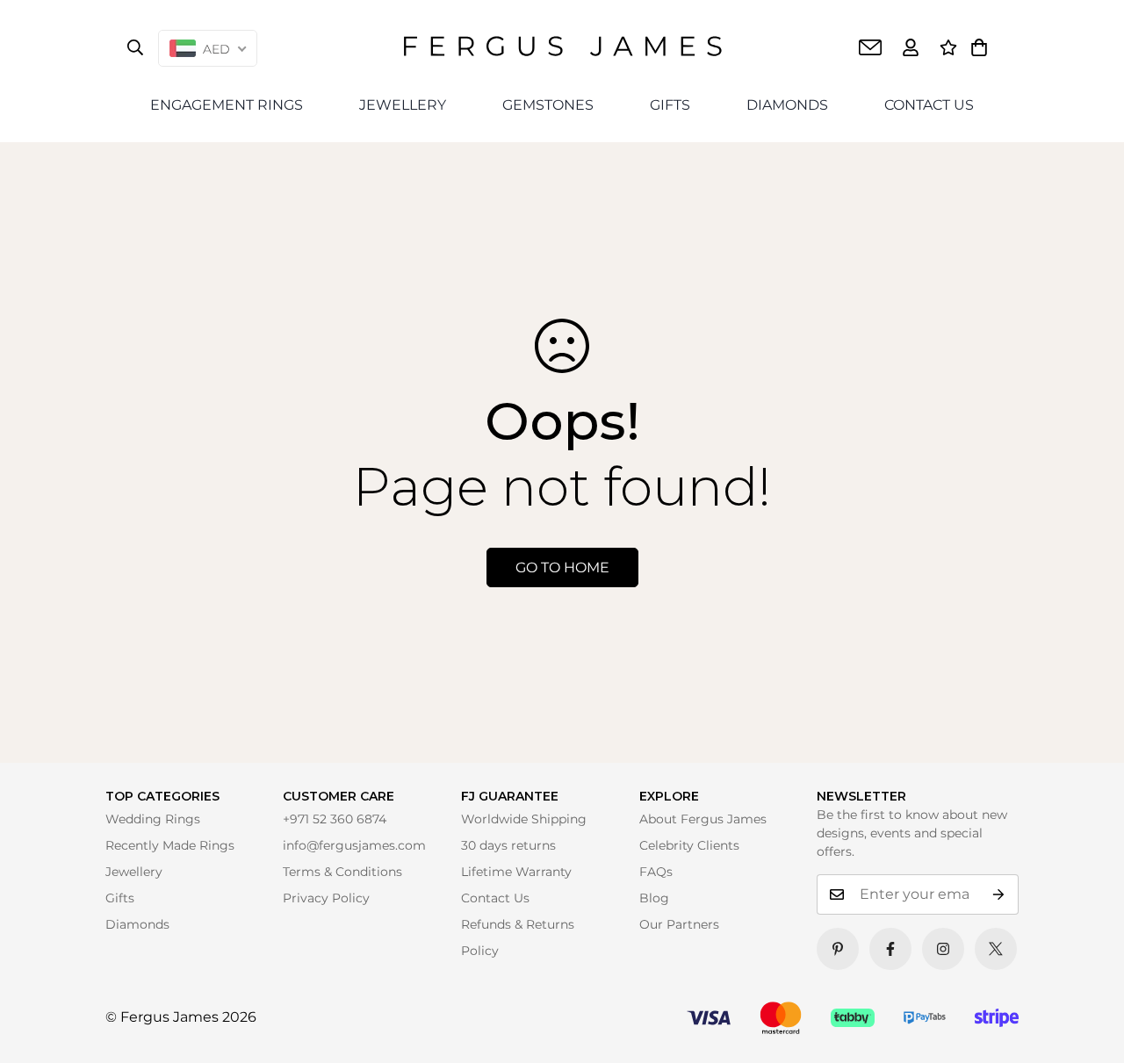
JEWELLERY (402, 105)
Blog (654, 898)
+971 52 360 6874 (334, 819)
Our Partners (679, 924)
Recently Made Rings (169, 845)
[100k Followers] (943, 949)
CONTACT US (929, 105)
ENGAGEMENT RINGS (226, 105)
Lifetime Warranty (516, 872)
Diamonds (137, 924)
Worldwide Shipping (524, 819)
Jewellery (133, 872)
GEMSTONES (548, 105)
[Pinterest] (838, 949)
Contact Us (495, 898)
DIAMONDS (787, 105)
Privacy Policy (326, 898)
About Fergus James (703, 819)
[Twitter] (996, 949)
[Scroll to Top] (1086, 1025)
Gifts (119, 898)
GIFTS (670, 105)
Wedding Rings (152, 819)
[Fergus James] (562, 47)
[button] (979, 47)
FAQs (656, 872)
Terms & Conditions (342, 872)
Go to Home (562, 567)
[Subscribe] (999, 894)
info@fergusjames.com (354, 845)
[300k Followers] (890, 949)
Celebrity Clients (689, 845)
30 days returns (508, 845)
